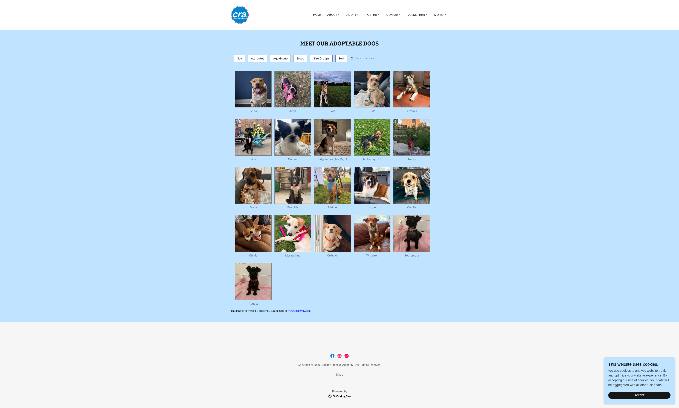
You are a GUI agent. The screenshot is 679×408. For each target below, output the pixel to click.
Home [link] (317, 14)
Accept (639, 395)
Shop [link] (339, 374)
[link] (240, 14)
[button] (334, 15)
